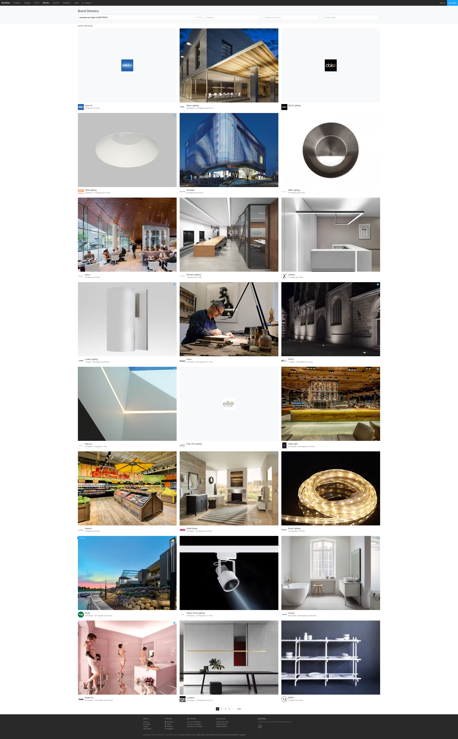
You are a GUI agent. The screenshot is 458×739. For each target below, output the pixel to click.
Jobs (77, 2)
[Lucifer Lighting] (127, 319)
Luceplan (190, 697)
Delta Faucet (192, 528)
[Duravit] (330, 573)
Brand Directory (221, 726)
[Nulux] (127, 235)
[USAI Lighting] (127, 150)
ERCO (291, 359)
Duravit (291, 613)
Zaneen (291, 274)
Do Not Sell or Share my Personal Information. (222, 735)
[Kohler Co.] (127, 658)
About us (146, 722)
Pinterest (169, 726)
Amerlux (88, 528)
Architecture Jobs (222, 722)
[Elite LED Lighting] (229, 404)
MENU (291, 697)
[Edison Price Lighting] (229, 573)
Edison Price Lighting (196, 613)
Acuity (87, 613)
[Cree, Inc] (127, 65)
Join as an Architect (194, 722)
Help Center (147, 728)
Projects (16, 2)
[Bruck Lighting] (330, 488)
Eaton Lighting (193, 105)
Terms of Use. (190, 735)
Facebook (169, 722)
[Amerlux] (127, 488)
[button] (197, 17)
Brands (46, 2)
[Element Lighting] (229, 235)
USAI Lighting (91, 190)
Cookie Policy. (201, 735)
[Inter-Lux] (127, 404)
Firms (36, 2)
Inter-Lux (88, 443)
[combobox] (233, 17)
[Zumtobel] (229, 150)
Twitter (168, 724)
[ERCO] (330, 319)
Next (239, 709)
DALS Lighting (294, 105)
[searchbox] (207, 17)
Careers (145, 726)
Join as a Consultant (194, 724)
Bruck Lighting (294, 528)
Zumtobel (191, 190)
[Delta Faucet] (229, 488)
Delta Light (292, 443)
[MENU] (330, 658)
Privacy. (182, 735)
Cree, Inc (88, 105)
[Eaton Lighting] (229, 65)
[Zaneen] (330, 235)
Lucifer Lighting (91, 359)
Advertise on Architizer (195, 726)
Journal (56, 2)
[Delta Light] (330, 404)
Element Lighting (194, 274)
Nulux (87, 274)
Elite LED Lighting (194, 443)
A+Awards (146, 724)
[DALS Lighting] (330, 65)
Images (27, 2)
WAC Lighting (294, 190)
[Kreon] (229, 319)
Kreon (189, 359)
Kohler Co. (89, 697)
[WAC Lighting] (330, 150)
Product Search (221, 724)
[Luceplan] (229, 658)
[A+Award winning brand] (174, 115)
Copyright (242, 735)
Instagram (169, 728)
